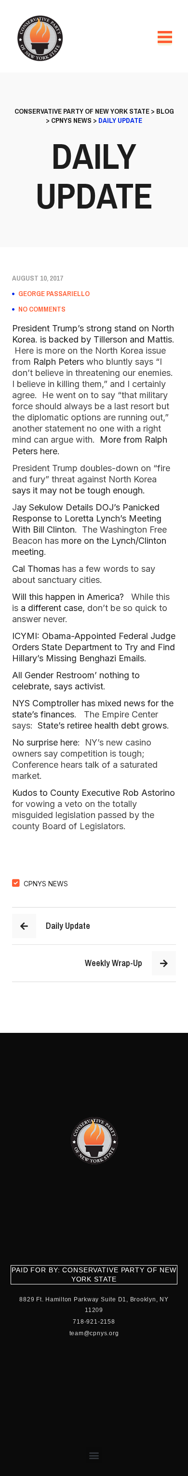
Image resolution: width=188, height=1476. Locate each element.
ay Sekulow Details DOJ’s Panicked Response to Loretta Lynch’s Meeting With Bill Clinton (86, 518)
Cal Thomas (37, 569)
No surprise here (45, 742)
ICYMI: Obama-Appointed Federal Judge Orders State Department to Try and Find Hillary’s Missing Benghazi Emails (93, 647)
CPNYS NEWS (46, 884)
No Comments (42, 309)
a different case (50, 608)
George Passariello (54, 293)
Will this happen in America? (68, 597)
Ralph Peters (58, 362)
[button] (94, 1455)
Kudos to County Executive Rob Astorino (93, 793)
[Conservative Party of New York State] (41, 38)
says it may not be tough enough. (80, 490)
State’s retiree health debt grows (102, 725)
